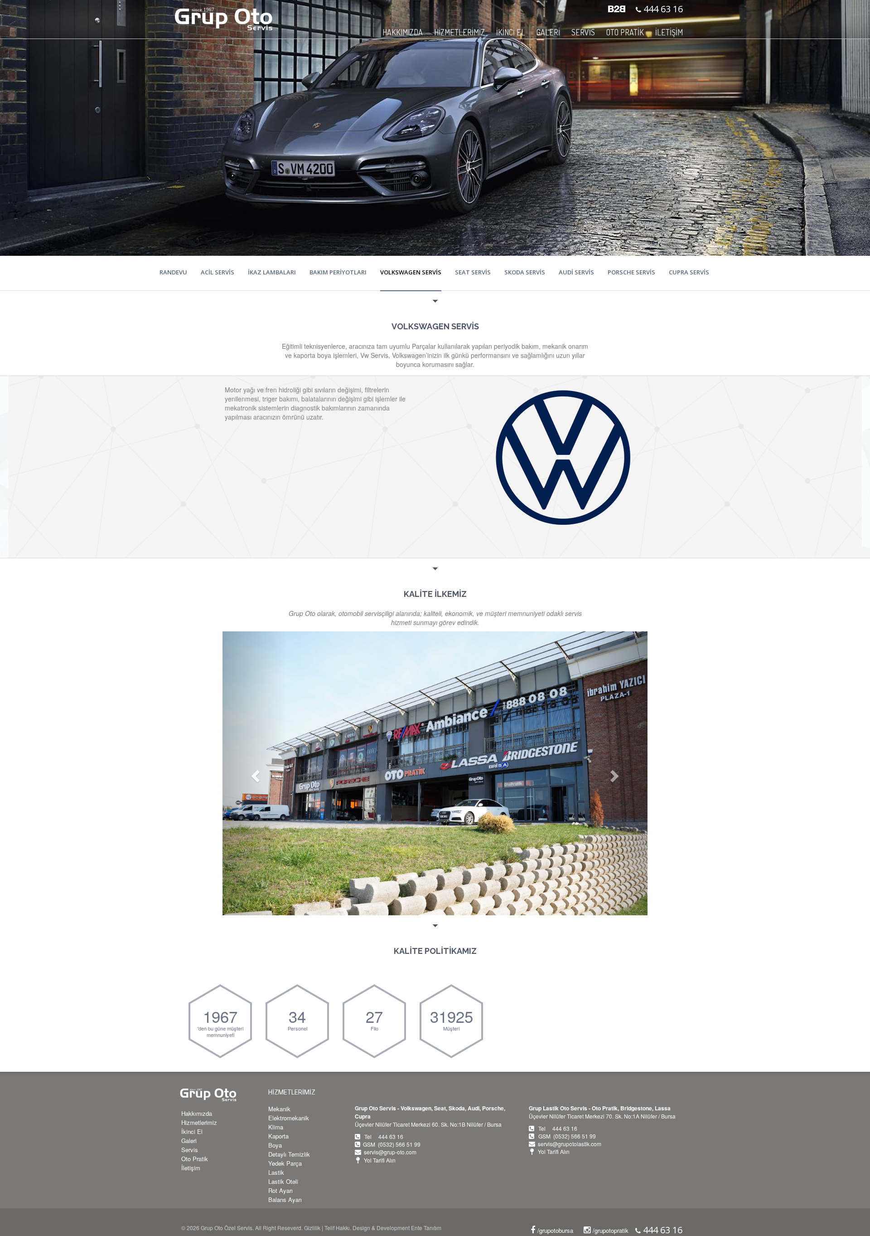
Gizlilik (312, 1227)
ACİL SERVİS (217, 272)
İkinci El (192, 1131)
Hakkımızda (196, 1113)
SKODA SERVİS (524, 272)
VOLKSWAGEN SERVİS (410, 272)
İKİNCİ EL (510, 32)
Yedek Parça (285, 1163)
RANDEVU (173, 272)
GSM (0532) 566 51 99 (391, 1144)
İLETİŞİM (669, 32)
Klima (275, 1127)
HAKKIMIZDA (402, 32)
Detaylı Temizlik (289, 1154)
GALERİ (548, 32)
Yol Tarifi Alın (380, 1160)
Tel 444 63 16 (383, 1136)
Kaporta (278, 1136)
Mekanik (279, 1108)
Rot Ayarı (280, 1190)
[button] (254, 773)
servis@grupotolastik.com (569, 1144)
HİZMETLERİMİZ (291, 1092)
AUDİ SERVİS (576, 272)
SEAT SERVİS (473, 272)
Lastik (276, 1172)
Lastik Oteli (283, 1181)
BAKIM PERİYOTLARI (338, 272)
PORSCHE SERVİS (631, 272)
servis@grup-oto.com (390, 1152)
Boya (275, 1145)
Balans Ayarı (285, 1199)
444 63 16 (662, 9)
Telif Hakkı (337, 1227)
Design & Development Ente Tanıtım (397, 1227)
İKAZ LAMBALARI (272, 272)
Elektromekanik (288, 1118)
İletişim (190, 1167)
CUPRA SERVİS (689, 272)
